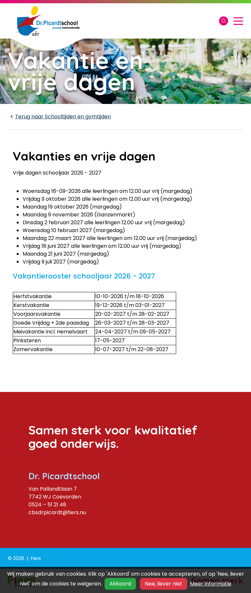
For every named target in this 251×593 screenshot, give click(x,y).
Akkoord (120, 583)
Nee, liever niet (163, 583)
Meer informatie (210, 583)
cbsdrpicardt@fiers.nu (57, 512)
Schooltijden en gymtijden (63, 116)
